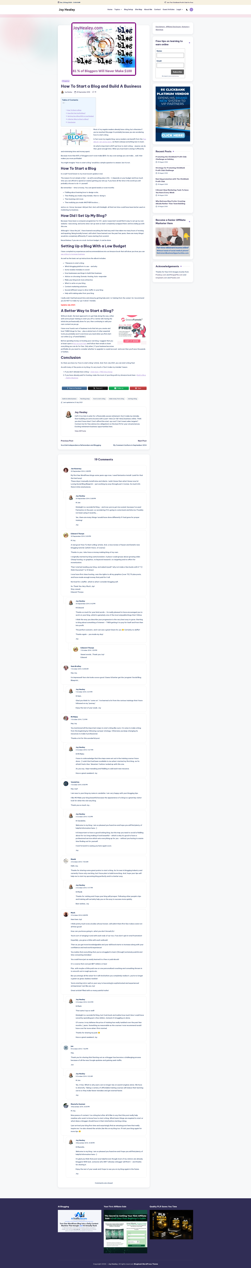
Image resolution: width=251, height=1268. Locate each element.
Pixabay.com (161, 275)
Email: (159, 61)
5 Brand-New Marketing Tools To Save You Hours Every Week (172, 191)
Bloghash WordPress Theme (146, 1264)
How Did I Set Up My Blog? (76, 113)
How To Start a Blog (74, 110)
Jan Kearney (76, 469)
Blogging (65, 81)
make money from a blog (116, 398)
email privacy (175, 76)
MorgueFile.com (176, 275)
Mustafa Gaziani (78, 1104)
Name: (159, 51)
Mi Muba (74, 717)
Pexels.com (175, 278)
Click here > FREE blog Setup (101, 372)
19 (95, 92)
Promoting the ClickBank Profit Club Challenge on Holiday (171, 158)
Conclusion (71, 122)
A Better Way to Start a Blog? (78, 119)
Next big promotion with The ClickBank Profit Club (172, 180)
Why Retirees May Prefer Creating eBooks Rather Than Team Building (170, 202)
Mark (73, 913)
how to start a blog (99, 398)
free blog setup (85, 398)
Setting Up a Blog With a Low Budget (81, 116)
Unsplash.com (161, 278)
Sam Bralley (76, 666)
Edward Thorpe (77, 534)
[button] (80, 431)
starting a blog (132, 398)
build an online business (69, 398)
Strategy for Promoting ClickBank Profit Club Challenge (170, 169)
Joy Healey (67, 9)
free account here (80, 344)
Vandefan (75, 782)
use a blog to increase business (73, 254)
